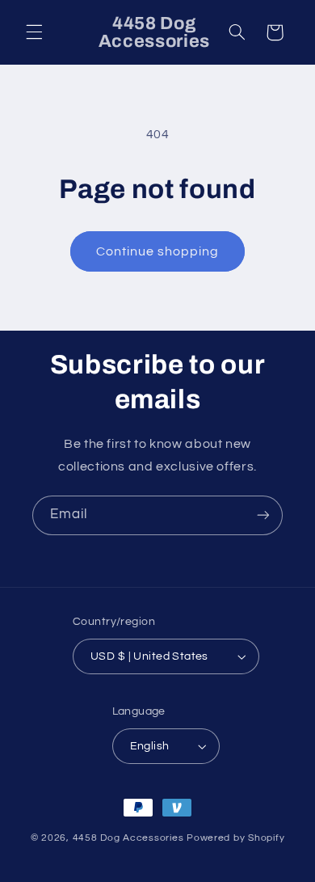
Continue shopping (158, 251)
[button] (33, 32)
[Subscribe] (263, 515)
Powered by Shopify (235, 837)
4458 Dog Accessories (130, 837)
